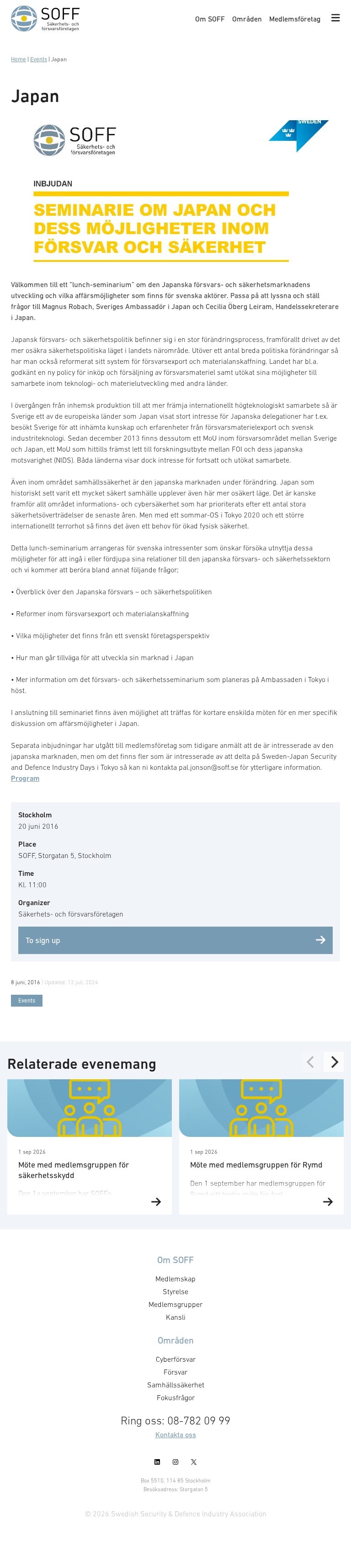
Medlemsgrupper (175, 1304)
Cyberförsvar (176, 1359)
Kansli (176, 1317)
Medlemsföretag (294, 19)
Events (38, 59)
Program (25, 778)
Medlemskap (175, 1278)
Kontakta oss (175, 1434)
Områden (247, 19)
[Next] (334, 1062)
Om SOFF (210, 19)
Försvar (175, 1372)
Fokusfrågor (176, 1397)
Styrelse (175, 1291)
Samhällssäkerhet (175, 1385)
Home (18, 59)
